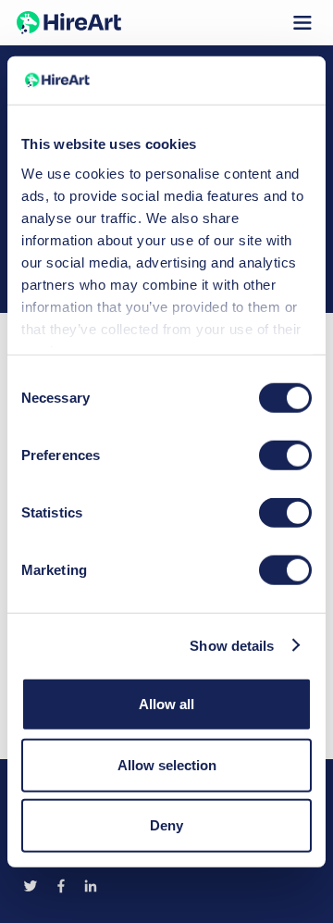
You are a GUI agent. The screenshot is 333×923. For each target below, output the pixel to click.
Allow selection (166, 764)
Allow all (166, 704)
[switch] (285, 455)
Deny (166, 825)
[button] (302, 22)
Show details (232, 645)
